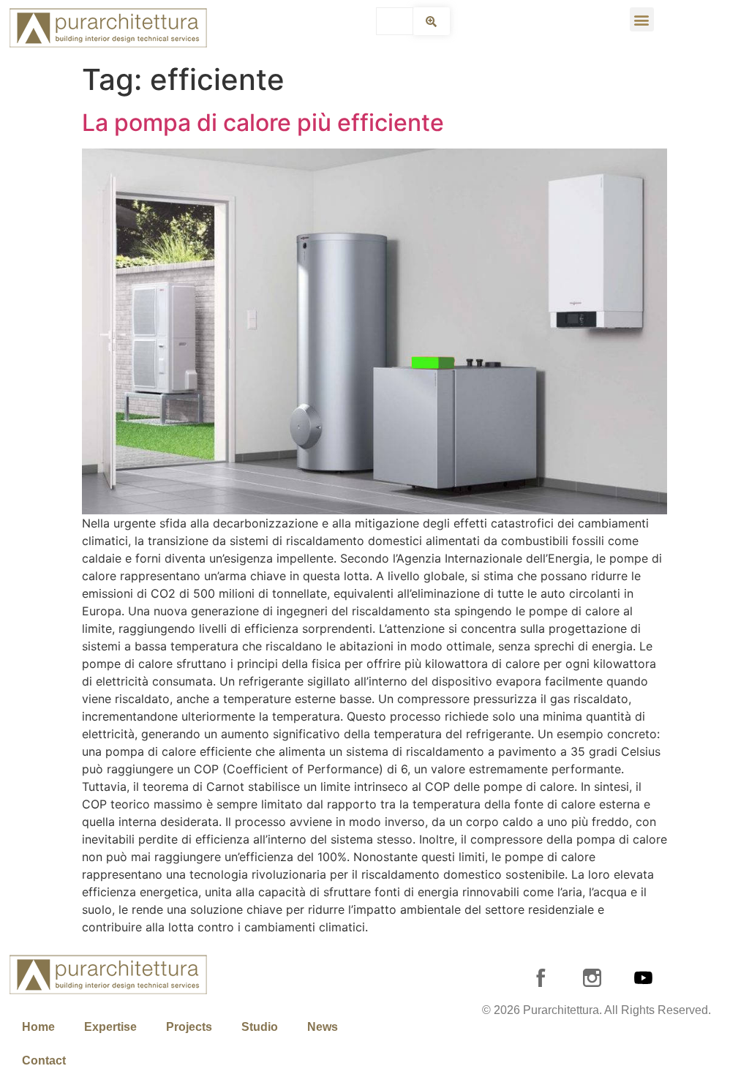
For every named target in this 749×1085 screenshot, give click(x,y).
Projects (189, 1027)
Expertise (110, 1027)
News (322, 1027)
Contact (44, 1060)
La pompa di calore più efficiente (263, 122)
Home (38, 1027)
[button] (642, 19)
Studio (259, 1027)
